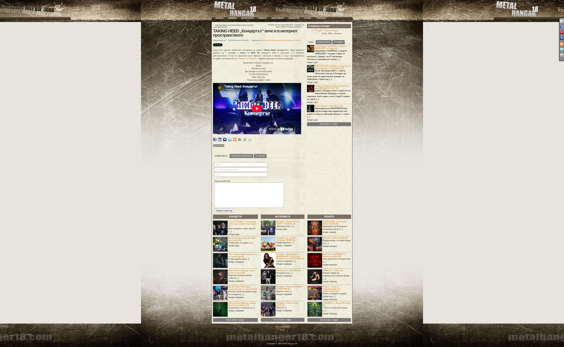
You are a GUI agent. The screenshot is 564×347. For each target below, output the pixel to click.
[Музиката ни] (561, 32)
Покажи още (329, 124)
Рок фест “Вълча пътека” (326, 30)
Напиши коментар (222, 181)
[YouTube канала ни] (561, 55)
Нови (311, 42)
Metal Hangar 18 (289, 343)
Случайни (338, 42)
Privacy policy (282, 327)
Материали (247, 18)
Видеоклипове (278, 40)
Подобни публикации (241, 156)
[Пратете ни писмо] (561, 21)
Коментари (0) (221, 156)
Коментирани (323, 42)
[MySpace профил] (561, 38)
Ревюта (262, 18)
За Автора (260, 156)
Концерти (294, 18)
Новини (232, 18)
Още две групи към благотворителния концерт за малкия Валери (233, 26)
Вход (282, 330)
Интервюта (278, 18)
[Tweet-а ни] (561, 49)
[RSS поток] (561, 44)
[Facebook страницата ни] (561, 27)
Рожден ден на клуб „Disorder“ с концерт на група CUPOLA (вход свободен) (286, 26)
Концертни (288, 40)
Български (266, 40)
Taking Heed (218, 145)
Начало (219, 18)
